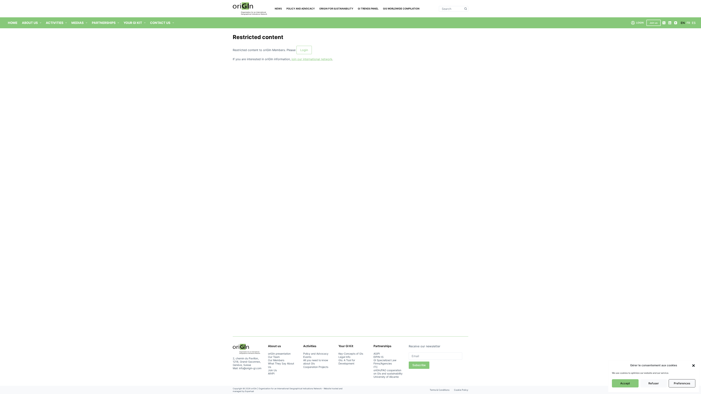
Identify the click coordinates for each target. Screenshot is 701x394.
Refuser (653, 383)
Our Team (274, 356)
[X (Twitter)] (663, 22)
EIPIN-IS (379, 356)
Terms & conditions (439, 390)
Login (304, 50)
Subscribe (419, 365)
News (278, 8)
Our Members (276, 360)
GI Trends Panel (368, 8)
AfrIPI (271, 373)
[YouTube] (675, 22)
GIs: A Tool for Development (346, 362)
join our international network (312, 59)
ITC (376, 366)
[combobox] (451, 8)
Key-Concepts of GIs (350, 353)
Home (12, 23)
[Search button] (465, 8)
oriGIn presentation (279, 353)
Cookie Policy (461, 390)
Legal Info (344, 356)
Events (307, 356)
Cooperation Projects (315, 366)
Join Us (272, 370)
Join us (654, 22)
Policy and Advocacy (300, 8)
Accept (625, 383)
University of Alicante (386, 376)
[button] (693, 365)
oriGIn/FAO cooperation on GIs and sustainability (388, 372)
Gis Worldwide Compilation (401, 8)
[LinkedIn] (669, 22)
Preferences (682, 383)
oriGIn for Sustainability (336, 8)
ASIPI (377, 353)
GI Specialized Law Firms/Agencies (385, 362)
